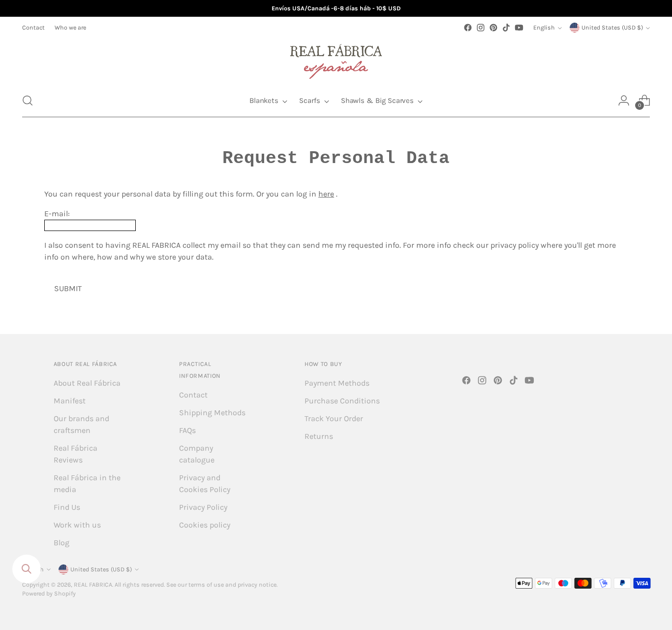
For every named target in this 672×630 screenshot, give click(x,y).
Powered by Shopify (49, 593)
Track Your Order (334, 418)
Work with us (77, 525)
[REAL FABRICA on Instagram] (480, 27)
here (326, 194)
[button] (27, 100)
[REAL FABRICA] (336, 59)
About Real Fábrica (87, 383)
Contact (193, 394)
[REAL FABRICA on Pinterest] (493, 27)
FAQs (187, 430)
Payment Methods (337, 383)
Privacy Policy (203, 507)
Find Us (67, 507)
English (544, 27)
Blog (61, 542)
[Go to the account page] (624, 100)
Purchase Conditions (342, 400)
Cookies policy (204, 525)
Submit (68, 288)
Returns (319, 436)
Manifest (70, 400)
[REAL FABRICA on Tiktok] (506, 27)
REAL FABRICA (93, 584)
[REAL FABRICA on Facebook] (467, 27)
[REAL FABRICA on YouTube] (519, 27)
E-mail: (57, 213)
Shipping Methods (212, 412)
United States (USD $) (612, 27)
